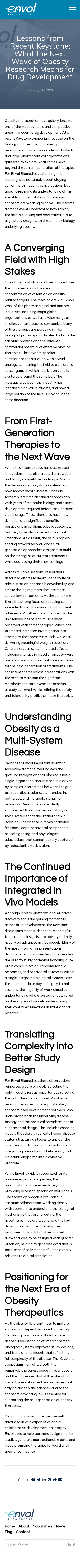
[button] (72, 9)
